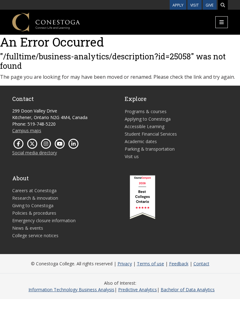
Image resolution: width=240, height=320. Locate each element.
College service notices (35, 235)
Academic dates (141, 141)
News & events (27, 228)
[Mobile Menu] (221, 22)
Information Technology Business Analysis (71, 289)
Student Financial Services (151, 134)
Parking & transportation (150, 149)
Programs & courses (146, 111)
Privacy (125, 264)
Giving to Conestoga (32, 205)
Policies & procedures (34, 213)
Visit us (132, 156)
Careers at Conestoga (34, 190)
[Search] (223, 5)
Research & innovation (35, 198)
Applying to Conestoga (148, 119)
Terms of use (150, 264)
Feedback (178, 264)
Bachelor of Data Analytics (188, 289)
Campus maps (26, 130)
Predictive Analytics (137, 289)
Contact (201, 264)
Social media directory (34, 153)
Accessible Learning (144, 126)
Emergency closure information (44, 220)
